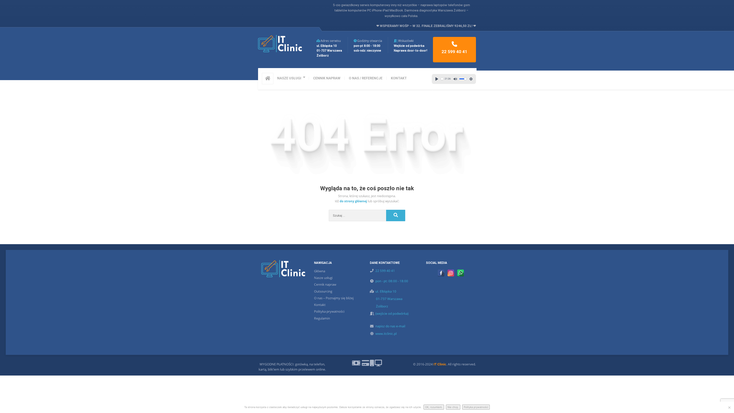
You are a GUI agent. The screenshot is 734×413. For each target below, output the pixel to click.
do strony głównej (354, 201)
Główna (319, 271)
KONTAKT (399, 78)
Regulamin (322, 318)
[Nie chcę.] (729, 407)
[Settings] (471, 79)
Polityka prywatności (329, 311)
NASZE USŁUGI (289, 78)
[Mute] (455, 79)
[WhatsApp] (460, 272)
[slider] (442, 79)
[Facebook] (441, 272)
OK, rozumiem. (434, 407)
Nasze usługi (323, 278)
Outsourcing (323, 291)
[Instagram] (450, 272)
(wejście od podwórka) (391, 313)
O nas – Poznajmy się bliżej (334, 298)
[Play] (437, 79)
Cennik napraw (325, 284)
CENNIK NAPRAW (326, 78)
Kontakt (320, 304)
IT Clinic (440, 364)
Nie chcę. (453, 407)
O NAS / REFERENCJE (365, 78)
